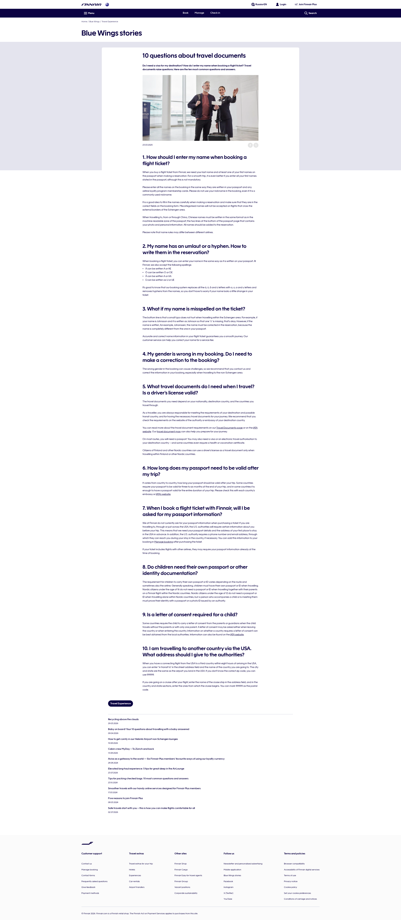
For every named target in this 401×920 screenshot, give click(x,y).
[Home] (91, 4)
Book (185, 12)
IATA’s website (163, 494)
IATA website (237, 634)
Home (84, 21)
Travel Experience (110, 21)
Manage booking (163, 541)
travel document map (169, 431)
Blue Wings (94, 21)
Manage (199, 12)
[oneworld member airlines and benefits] (107, 4)
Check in (215, 12)
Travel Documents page (229, 427)
